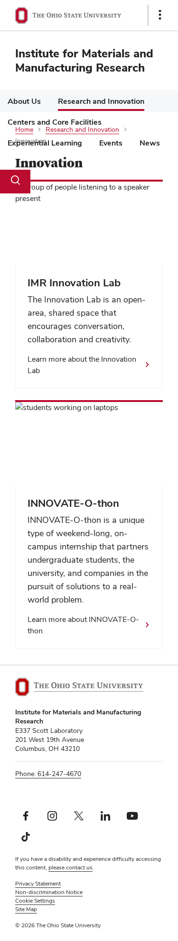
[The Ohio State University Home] (79, 687)
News (150, 143)
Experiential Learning (45, 143)
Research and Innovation (101, 101)
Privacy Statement (38, 883)
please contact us (70, 867)
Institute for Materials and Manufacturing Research (84, 60)
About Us (24, 101)
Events (110, 143)
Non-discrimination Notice (49, 892)
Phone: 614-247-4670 (48, 773)
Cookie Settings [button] (35, 900)
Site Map (26, 909)
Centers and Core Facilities (55, 122)
